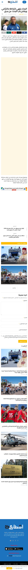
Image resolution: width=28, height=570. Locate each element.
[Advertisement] (14, 116)
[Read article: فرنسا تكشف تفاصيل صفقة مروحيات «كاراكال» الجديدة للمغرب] (14, 441)
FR (24, 2)
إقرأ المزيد (14, 288)
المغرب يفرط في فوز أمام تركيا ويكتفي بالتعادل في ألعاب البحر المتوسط (14, 427)
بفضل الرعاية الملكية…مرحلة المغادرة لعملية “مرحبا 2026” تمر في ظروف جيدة (15, 260)
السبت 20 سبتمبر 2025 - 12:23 (10, 14)
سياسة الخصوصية (23, 564)
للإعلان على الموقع (7, 564)
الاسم (25, 317)
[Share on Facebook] (24, 32)
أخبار (2, 247)
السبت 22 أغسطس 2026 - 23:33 (20, 282)
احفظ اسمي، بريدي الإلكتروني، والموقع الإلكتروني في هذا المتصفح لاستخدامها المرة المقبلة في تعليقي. (15, 336)
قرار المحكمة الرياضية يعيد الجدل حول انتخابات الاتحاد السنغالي (14, 482)
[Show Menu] (2, 2)
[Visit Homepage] (13, 2)
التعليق (25, 300)
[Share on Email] (14, 32)
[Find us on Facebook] (17, 540)
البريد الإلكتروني (23, 323)
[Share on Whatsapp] (8, 32)
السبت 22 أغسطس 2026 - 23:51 (20, 263)
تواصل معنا (15, 564)
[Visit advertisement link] (14, 189)
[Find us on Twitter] (15, 540)
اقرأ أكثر (13, 568)
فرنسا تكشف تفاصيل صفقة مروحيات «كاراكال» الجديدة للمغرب (15, 454)
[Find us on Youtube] (10, 540)
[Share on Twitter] (19, 32)
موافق (9, 568)
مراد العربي (21, 14)
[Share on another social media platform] (3, 32)
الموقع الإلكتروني (23, 329)
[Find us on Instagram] (13, 540)
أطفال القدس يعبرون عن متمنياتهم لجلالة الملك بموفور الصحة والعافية (14, 280)
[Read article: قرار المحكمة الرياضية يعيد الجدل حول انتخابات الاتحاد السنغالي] (14, 468)
